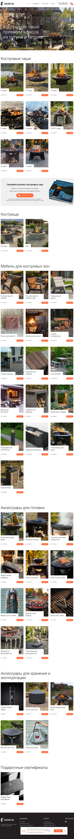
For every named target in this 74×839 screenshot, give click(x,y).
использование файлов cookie (36, 830)
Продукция (36, 3)
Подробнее (20, 95)
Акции (28, 3)
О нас (52, 3)
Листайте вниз (14, 46)
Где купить (45, 3)
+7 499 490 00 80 (63, 3)
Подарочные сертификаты (26, 825)
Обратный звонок (63, 4)
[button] (36, 46)
